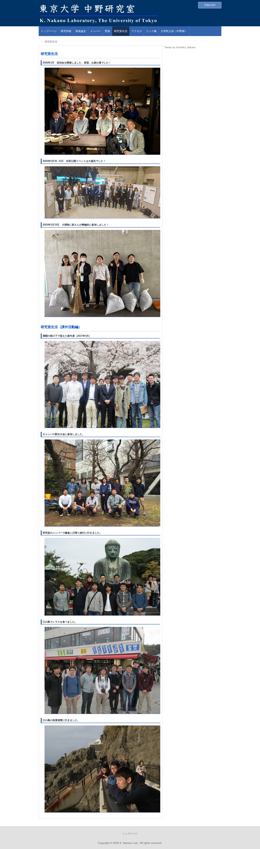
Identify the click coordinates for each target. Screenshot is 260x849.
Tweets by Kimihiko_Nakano (179, 47)
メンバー (95, 31)
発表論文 (80, 31)
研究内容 (66, 31)
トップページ (49, 31)
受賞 (107, 31)
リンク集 (151, 31)
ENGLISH (209, 5)
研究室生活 (120, 31)
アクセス (136, 31)
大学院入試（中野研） (174, 31)
